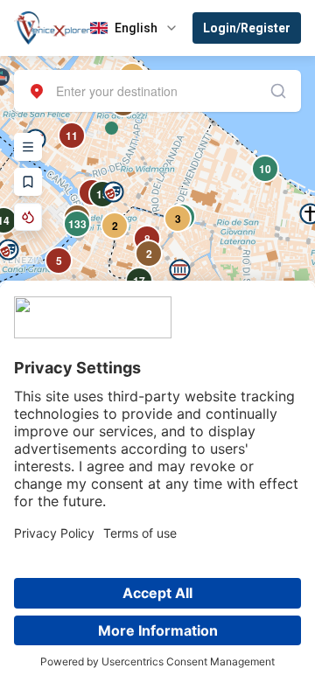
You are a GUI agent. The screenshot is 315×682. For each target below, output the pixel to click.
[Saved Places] (28, 182)
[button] (180, 270)
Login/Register (246, 28)
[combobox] (157, 91)
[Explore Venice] (28, 147)
